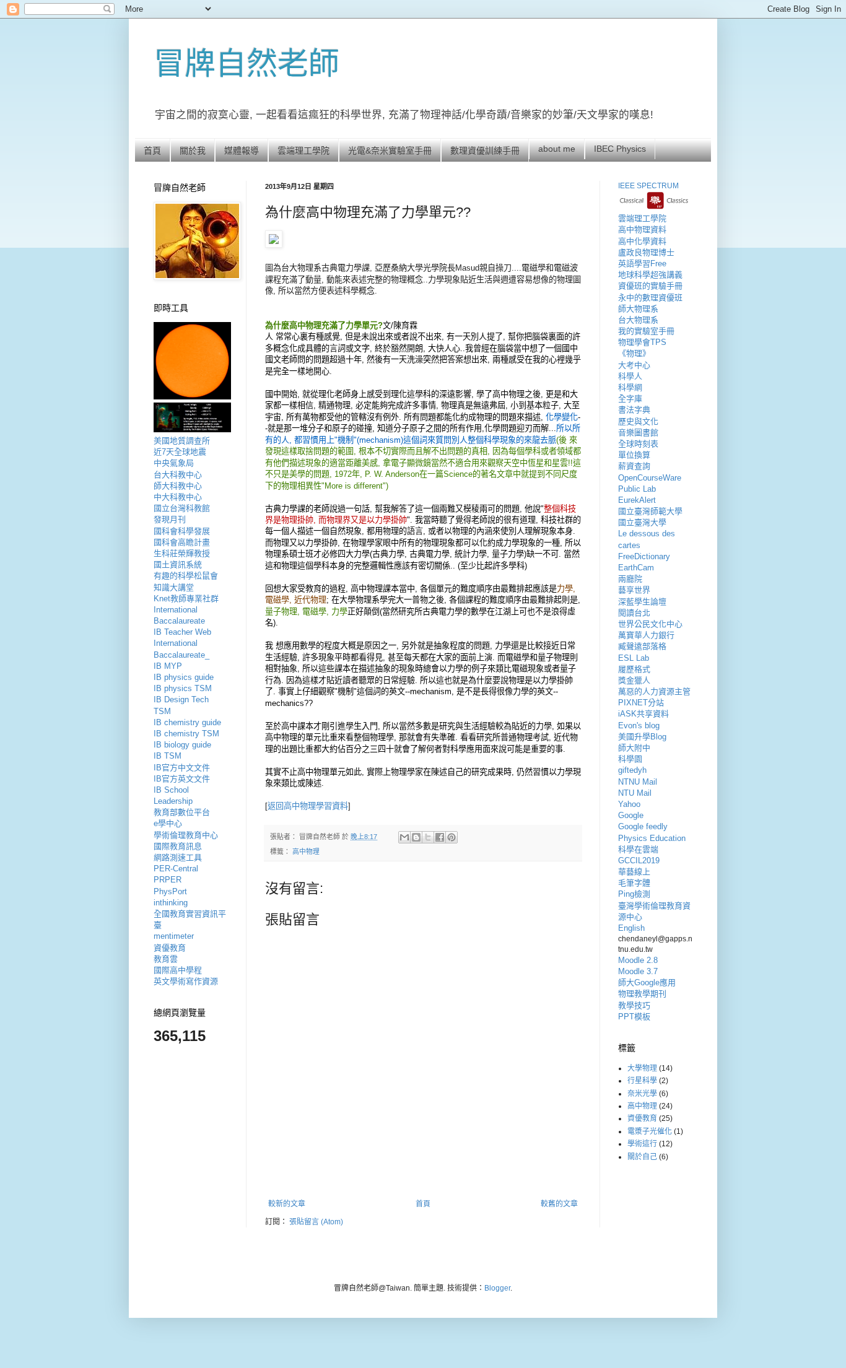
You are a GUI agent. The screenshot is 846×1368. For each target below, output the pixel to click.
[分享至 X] (428, 837)
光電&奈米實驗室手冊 (390, 150)
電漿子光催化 (649, 1131)
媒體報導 (241, 150)
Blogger (497, 1288)
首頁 (152, 150)
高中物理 (306, 851)
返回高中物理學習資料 (308, 806)
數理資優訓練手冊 (485, 150)
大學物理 (642, 1068)
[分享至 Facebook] (440, 837)
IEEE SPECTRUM (648, 185)
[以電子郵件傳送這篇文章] (404, 837)
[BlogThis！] (416, 837)
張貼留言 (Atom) (316, 1222)
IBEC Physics (620, 149)
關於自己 (642, 1156)
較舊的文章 (559, 1204)
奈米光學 (642, 1093)
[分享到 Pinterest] (451, 837)
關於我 (193, 150)
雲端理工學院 (303, 150)
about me (556, 149)
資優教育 (642, 1118)
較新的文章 (286, 1204)
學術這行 (642, 1143)
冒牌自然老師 (246, 63)
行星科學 (642, 1080)
